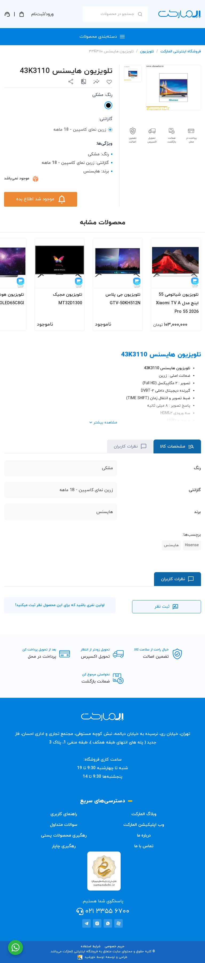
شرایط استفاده (90, 946)
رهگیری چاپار (64, 846)
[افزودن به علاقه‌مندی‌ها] (109, 82)
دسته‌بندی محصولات (98, 37)
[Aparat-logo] (118, 923)
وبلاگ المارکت (143, 814)
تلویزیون (147, 51)
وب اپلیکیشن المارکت (143, 825)
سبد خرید (21, 14)
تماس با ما (143, 846)
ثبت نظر (162, 607)
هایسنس (171, 545)
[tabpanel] (133, 73)
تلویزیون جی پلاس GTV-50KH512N (122, 299)
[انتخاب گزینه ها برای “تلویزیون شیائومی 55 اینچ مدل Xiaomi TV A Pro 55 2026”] (191, 281)
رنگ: (102, 95)
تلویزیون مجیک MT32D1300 (67, 299)
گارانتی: (105, 119)
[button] (96, 81)
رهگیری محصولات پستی (63, 835)
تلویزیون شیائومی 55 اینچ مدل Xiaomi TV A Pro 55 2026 (177, 303)
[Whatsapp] (108, 923)
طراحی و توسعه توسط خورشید (106, 957)
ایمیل (173, 60)
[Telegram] (86, 923)
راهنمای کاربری (63, 814)
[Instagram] (97, 923)
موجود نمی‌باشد (16, 178)
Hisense (192, 545)
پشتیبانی (7, 14)
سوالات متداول (63, 825)
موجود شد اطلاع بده (35, 199)
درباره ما (144, 835)
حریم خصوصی (114, 946)
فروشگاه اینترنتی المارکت (180, 51)
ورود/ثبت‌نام (42, 14)
